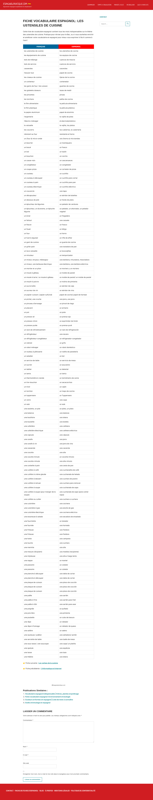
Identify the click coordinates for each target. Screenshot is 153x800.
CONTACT (103, 17)
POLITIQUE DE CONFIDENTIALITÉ (83, 790)
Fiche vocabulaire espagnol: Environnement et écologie (47, 697)
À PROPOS (49, 790)
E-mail (25, 755)
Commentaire (28, 720)
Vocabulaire (131, 5)
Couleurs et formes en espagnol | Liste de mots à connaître (49, 700)
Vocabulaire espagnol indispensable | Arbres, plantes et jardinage (52, 694)
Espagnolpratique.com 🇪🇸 (17, 3)
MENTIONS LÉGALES (62, 790)
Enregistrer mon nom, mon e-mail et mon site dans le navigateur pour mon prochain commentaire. (56, 774)
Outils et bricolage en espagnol (37, 703)
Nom (25, 746)
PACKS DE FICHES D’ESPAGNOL (26, 790)
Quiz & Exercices (143, 5)
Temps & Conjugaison (104, 5)
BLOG (42, 790)
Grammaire (91, 5)
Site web (26, 763)
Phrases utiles (119, 5)
